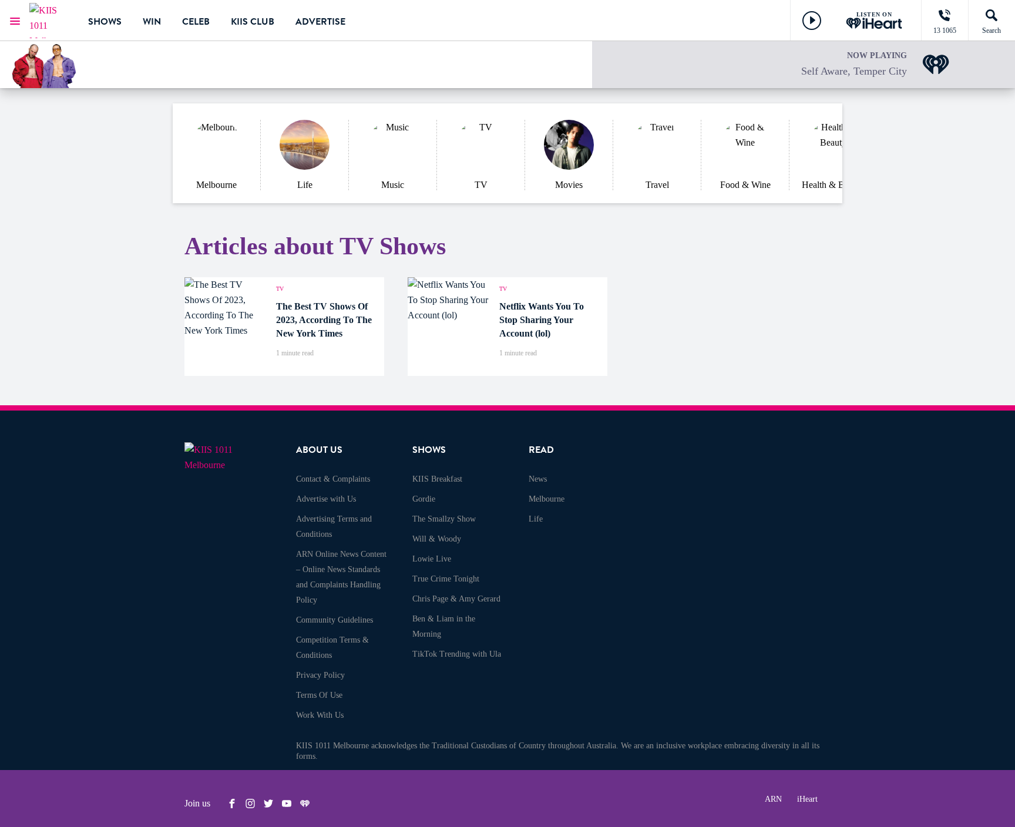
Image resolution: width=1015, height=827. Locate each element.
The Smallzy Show (444, 519)
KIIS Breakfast (437, 479)
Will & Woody (436, 538)
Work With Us (320, 715)
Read (541, 450)
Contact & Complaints (333, 479)
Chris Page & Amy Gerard (456, 598)
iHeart (807, 799)
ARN (773, 799)
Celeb (196, 22)
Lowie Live (431, 558)
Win (152, 22)
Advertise (320, 22)
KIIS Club (252, 22)
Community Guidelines (334, 620)
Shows (105, 22)
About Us (319, 450)
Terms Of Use (319, 695)
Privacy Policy (320, 675)
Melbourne (546, 499)
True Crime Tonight (445, 578)
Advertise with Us (326, 499)
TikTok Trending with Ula (456, 654)
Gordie (423, 499)
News (538, 479)
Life (536, 519)
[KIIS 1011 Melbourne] (49, 20)
